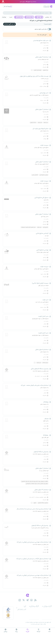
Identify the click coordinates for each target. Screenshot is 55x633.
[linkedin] (31, 600)
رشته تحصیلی (19, 17)
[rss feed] (35, 600)
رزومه (16, 631)
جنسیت (10, 17)
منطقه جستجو (30, 17)
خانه (49, 631)
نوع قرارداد (4, 17)
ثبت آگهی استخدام (8, 24)
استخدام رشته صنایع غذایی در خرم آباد (41, 20)
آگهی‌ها (27, 631)
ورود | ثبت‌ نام (7, 6)
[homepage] (27, 595)
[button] (48, 17)
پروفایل (5, 631)
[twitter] (23, 600)
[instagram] (19, 600)
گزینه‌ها (38, 631)
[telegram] (27, 600)
